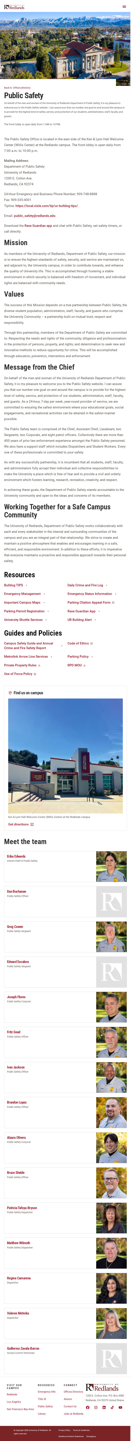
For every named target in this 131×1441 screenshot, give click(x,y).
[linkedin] (104, 1407)
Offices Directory (73, 1391)
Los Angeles (14, 1401)
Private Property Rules (20, 665)
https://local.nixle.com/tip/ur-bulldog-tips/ (47, 206)
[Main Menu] (124, 7)
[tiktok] (112, 1407)
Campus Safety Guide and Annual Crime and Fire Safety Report (28, 645)
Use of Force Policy (18, 674)
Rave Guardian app (38, 226)
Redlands (12, 1394)
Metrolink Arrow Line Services (26, 656)
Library (42, 1413)
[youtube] (120, 1407)
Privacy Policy (64, 1430)
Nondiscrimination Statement (71, 1436)
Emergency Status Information (90, 594)
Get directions (18, 824)
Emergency (91, 1436)
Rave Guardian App (82, 611)
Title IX (42, 1399)
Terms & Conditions (81, 1430)
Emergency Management (22, 594)
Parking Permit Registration (24, 611)
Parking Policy (78, 656)
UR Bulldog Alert (80, 620)
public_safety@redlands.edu (34, 216)
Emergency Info (47, 1391)
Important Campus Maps (22, 602)
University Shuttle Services (23, 620)
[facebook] (88, 1407)
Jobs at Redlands (73, 1413)
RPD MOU (75, 665)
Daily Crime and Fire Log (85, 585)
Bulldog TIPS (13, 585)
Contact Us (70, 1406)
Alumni (68, 1399)
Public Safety (45, 1406)
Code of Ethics (78, 643)
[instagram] (96, 1407)
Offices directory (17, 87)
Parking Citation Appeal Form (89, 602)
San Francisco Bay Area (20, 1409)
